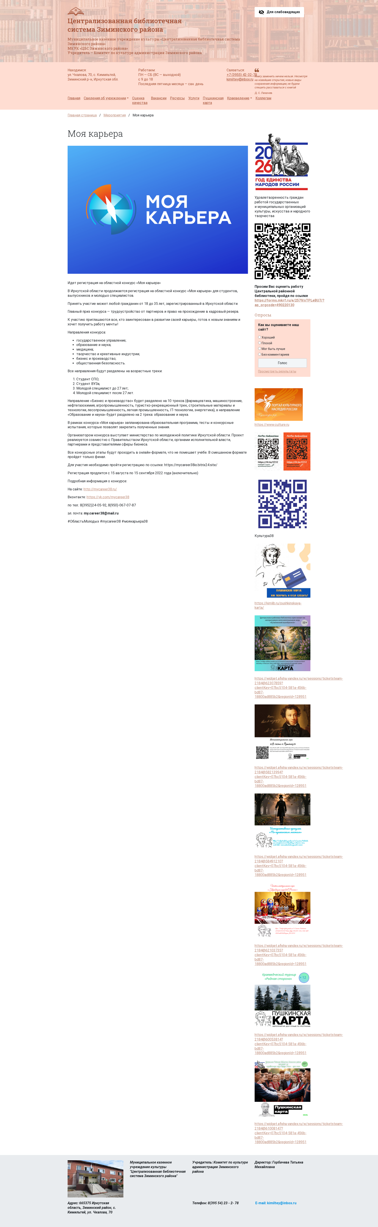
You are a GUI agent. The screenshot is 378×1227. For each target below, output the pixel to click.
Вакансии (158, 98)
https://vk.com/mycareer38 (108, 497)
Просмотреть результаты (277, 371)
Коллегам (263, 98)
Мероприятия (114, 115)
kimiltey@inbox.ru (240, 79)
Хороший (268, 337)
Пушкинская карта (213, 100)
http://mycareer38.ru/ (100, 489)
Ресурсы (177, 98)
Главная (74, 98)
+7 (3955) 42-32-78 (242, 75)
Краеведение (238, 98)
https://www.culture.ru (272, 425)
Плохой (267, 343)
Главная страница (82, 115)
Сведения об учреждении (105, 98)
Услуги (193, 98)
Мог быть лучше (273, 349)
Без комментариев (275, 354)
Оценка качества (139, 100)
